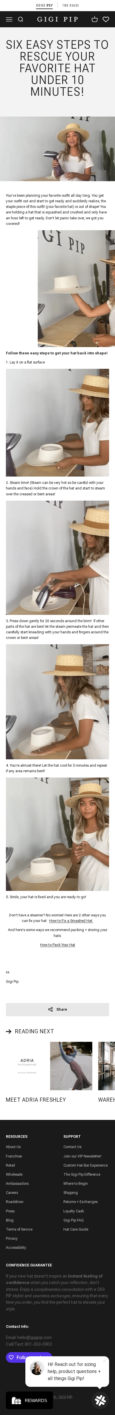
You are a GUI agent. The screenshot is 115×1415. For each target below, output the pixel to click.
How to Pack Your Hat (57, 945)
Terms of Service (19, 1229)
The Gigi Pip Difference (81, 1174)
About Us (13, 1147)
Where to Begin (75, 1184)
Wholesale (14, 1174)
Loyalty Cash (73, 1211)
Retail (10, 1165)
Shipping (70, 1193)
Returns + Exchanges (80, 1202)
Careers (12, 1193)
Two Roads (71, 5)
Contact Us (72, 1147)
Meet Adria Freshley (36, 1100)
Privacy (12, 1238)
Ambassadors (17, 1184)
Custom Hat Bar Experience (85, 1165)
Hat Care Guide (75, 1229)
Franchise (14, 1156)
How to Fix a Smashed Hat (71, 921)
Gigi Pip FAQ (73, 1220)
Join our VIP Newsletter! (82, 1156)
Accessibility (16, 1248)
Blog (10, 1220)
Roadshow (14, 1202)
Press (10, 1211)
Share (61, 1009)
